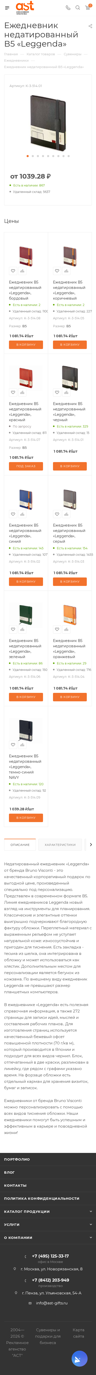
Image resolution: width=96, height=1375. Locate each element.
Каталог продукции (27, 1211)
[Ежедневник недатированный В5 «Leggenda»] (48, 123)
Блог (9, 1172)
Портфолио (17, 1159)
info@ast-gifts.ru (52, 1303)
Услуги (12, 1225)
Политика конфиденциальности (42, 1198)
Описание (19, 845)
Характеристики (60, 845)
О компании (18, 1238)
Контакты (15, 1185)
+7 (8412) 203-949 (50, 1283)
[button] (27, 156)
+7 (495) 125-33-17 (50, 1259)
